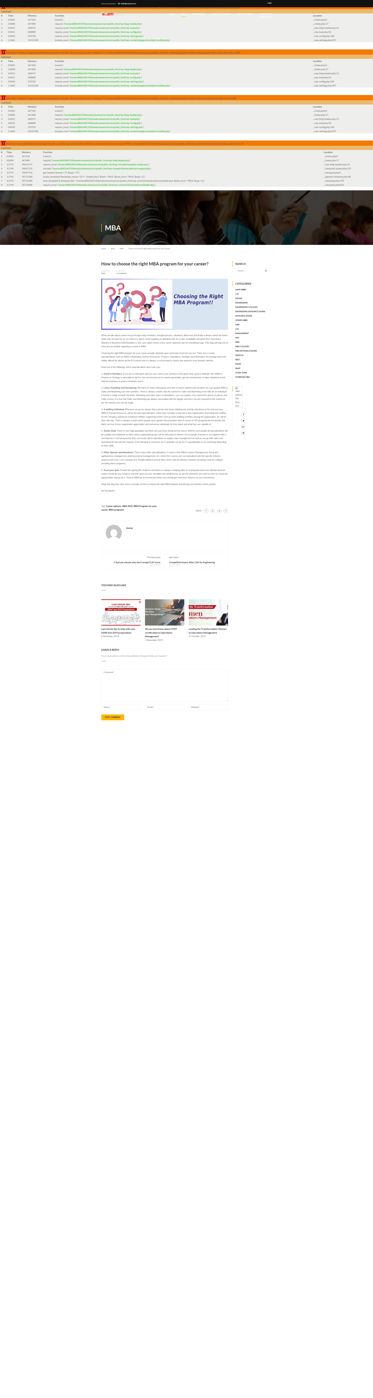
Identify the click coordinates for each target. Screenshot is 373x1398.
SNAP (237, 368)
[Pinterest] (226, 511)
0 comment (121, 273)
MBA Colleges (242, 346)
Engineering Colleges (246, 307)
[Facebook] (206, 511)
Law (237, 324)
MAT (237, 338)
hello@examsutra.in (128, 3)
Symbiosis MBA (242, 377)
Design (238, 298)
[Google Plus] (213, 511)
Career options (113, 506)
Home (172, 14)
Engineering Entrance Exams (250, 311)
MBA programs (116, 510)
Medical (239, 355)
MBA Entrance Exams (246, 351)
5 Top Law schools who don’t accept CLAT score (137, 562)
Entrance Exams (221, 14)
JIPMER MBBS (241, 320)
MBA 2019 (127, 506)
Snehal (129, 528)
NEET (237, 359)
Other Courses (245, 14)
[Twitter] (219, 511)
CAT (237, 294)
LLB (237, 329)
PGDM (238, 364)
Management (242, 333)
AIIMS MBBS (240, 289)
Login (270, 3)
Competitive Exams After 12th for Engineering (192, 562)
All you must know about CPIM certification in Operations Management (161, 632)
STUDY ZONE (265, 15)
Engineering (199, 14)
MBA (183, 14)
